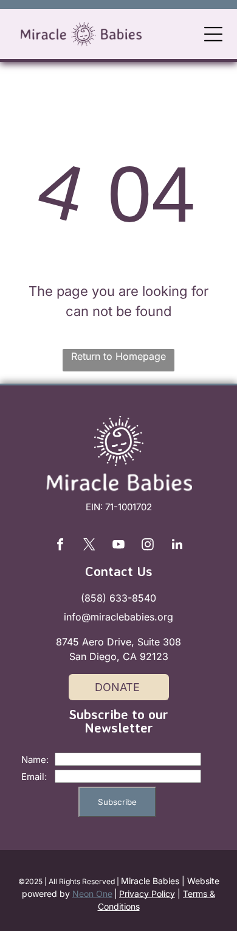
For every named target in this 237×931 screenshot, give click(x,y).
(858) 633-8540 (118, 598)
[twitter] (89, 546)
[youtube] (118, 546)
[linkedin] (177, 546)
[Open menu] (213, 34)
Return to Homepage (118, 356)
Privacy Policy (147, 893)
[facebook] (60, 546)
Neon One (92, 893)
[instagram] (148, 546)
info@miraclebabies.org (118, 617)
